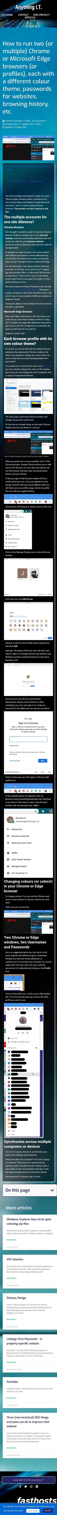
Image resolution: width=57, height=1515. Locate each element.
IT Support (23, 124)
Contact (23, 15)
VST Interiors (15, 1259)
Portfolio (12, 1382)
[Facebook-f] (20, 1486)
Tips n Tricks (35, 124)
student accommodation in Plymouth (21, 290)
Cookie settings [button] (33, 1511)
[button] (52, 1190)
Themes (47, 366)
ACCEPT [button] (47, 1511)
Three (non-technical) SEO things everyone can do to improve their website (28, 1422)
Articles (29, 17)
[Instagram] (31, 1486)
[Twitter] (25, 1486)
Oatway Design (16, 1298)
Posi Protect (41, 15)
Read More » (12, 1240)
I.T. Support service (16, 181)
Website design (36, 181)
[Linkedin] (37, 1486)
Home (9, 15)
